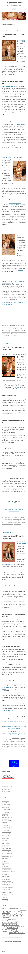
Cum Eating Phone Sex (6, 791)
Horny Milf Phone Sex (12, 919)
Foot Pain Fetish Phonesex (7, 853)
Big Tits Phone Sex (17, 908)
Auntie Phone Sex (5, 812)
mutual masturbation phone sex (8, 871)
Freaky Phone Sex (5, 855)
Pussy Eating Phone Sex (6, 881)
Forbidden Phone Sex (18, 918)
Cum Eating (4, 746)
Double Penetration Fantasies (8, 837)
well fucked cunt (9, 524)
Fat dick (8, 746)
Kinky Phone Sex (13, 926)
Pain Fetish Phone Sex (6, 879)
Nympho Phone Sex (6, 876)
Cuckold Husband (13, 744)
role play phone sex (5, 935)
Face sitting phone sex (6, 841)
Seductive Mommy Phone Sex (8, 882)
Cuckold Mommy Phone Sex (10, 31)
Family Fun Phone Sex (6, 843)
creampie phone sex (6, 330)
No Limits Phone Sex (17, 934)
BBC (20, 519)
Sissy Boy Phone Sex (6, 889)
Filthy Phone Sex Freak (6, 848)
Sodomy (13, 747)
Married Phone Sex (7, 747)
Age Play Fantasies (5, 807)
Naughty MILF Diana (14, 3)
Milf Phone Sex (14, 332)
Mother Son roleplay (15, 333)
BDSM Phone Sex (5, 815)
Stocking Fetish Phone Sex (7, 892)
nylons (22, 934)
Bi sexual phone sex (9, 328)
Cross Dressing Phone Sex (7, 827)
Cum (21, 911)
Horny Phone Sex (8, 921)
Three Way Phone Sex (6, 895)
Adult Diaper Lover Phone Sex (8, 806)
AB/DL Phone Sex (5, 801)
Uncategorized (20, 327)
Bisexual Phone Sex (5, 325)
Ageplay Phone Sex (5, 908)
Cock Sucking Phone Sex (14, 743)
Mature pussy (21, 926)
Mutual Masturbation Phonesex (8, 788)
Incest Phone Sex (6, 332)
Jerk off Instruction (10, 924)
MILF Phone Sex (5, 866)
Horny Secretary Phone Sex (7, 856)
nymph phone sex (5, 874)
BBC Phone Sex (6, 344)
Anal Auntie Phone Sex (6, 789)
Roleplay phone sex (12, 935)
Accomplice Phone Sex (6, 792)
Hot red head (17, 921)
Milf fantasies (4, 327)
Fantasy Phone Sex (5, 845)
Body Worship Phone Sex (7, 820)
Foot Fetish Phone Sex (6, 850)
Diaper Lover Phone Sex (6, 835)
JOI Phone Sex (4, 861)
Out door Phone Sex (6, 877)
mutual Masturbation (17, 933)
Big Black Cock (11, 741)
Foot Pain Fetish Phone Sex (7, 851)
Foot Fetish (7, 917)
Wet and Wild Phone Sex (6, 900)
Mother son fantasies (21, 332)
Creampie (22, 743)
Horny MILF (5, 919)
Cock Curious (20, 741)
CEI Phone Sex (4, 824)
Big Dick (15, 741)
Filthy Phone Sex (5, 846)
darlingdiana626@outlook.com (15, 502)
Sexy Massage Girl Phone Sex (7, 887)
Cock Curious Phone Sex (18, 328)
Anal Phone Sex (22, 739)
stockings (12, 937)
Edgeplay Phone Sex (6, 838)
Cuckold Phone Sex (14, 325)
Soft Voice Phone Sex (6, 891)
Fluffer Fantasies (13, 746)
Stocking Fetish (6, 937)
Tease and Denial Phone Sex (7, 894)
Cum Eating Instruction (6, 832)
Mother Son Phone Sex (12, 327)
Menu (14, 8)
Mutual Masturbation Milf (7, 786)
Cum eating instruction (17, 913)
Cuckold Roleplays (14, 330)
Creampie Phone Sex (6, 825)
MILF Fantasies (4, 928)
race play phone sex (16, 522)
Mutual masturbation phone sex (7, 934)
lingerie (17, 926)
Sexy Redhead (18, 935)
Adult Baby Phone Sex (6, 804)
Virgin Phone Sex (5, 899)
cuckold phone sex (8, 522)
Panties (25, 934)
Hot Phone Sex (5, 858)
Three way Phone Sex (19, 747)
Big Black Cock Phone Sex (7, 817)
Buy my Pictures (5, 822)
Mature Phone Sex (21, 325)
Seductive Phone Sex (6, 884)
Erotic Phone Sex (5, 840)
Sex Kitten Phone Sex (6, 886)
